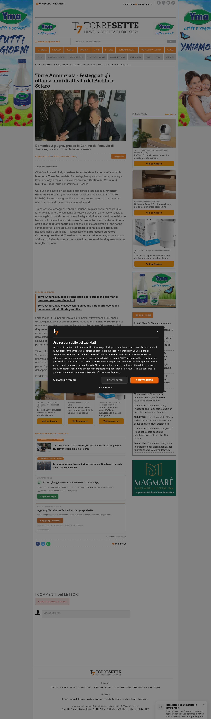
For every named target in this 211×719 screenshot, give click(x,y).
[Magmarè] (154, 478)
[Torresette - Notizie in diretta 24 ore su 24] (105, 673)
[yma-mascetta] (46, 28)
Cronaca (56, 49)
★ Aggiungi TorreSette (50, 520)
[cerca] (171, 41)
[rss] (173, 3)
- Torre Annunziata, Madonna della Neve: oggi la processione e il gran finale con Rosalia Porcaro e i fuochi (150, 395)
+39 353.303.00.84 (58, 487)
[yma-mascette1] (164, 28)
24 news (109, 687)
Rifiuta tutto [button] (115, 380)
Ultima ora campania (142, 687)
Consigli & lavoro (77, 698)
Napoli (170, 49)
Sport (97, 49)
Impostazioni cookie (85, 372)
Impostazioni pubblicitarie (109, 368)
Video (158, 57)
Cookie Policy (99, 709)
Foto (148, 57)
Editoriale (98, 687)
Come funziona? (43, 529)
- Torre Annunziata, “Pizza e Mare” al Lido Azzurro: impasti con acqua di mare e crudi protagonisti (153, 420)
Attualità (42, 49)
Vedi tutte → (170, 114)
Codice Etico (85, 709)
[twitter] (163, 3)
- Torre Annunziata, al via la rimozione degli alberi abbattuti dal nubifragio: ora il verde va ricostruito (153, 447)
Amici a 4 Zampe (76, 57)
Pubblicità (111, 709)
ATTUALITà (47, 64)
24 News (109, 49)
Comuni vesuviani (123, 687)
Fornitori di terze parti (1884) (111, 357)
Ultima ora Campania (151, 49)
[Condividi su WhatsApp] (48, 544)
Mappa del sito (136, 709)
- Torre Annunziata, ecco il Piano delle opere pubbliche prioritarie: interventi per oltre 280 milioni (153, 433)
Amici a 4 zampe (95, 698)
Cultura (84, 49)
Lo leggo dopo (118, 156)
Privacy (74, 709)
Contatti (170, 57)
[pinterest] (168, 3)
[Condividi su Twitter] (43, 544)
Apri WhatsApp (48, 496)
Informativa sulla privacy (108, 372)
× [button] (157, 332)
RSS (147, 709)
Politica (70, 49)
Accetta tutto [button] (144, 380)
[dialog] (106, 359)
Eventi (40, 57)
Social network (129, 698)
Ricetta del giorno (96, 57)
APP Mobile (122, 709)
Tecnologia (135, 57)
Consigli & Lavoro (56, 57)
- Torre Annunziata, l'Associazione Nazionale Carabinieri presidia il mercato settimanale (153, 409)
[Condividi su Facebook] (38, 544)
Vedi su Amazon (50, 421)
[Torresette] (105, 28)
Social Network (117, 57)
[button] (64, 380)
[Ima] (154, 290)
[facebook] (159, 3)
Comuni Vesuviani (127, 49)
